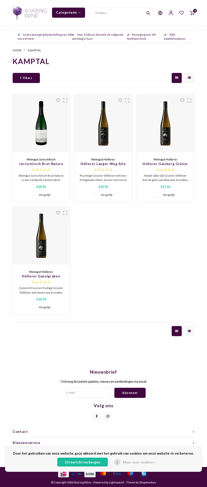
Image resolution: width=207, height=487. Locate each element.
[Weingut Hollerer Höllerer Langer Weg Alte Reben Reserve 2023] (103, 123)
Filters (27, 77)
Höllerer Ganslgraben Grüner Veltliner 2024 (41, 276)
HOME (17, 50)
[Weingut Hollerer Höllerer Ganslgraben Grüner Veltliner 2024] (41, 236)
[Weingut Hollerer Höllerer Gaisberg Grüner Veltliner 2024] (165, 123)
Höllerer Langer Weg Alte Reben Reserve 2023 (103, 164)
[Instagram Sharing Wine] (108, 416)
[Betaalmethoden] (63, 473)
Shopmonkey (147, 482)
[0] (192, 12)
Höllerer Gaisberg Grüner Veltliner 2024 (165, 164)
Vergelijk (44, 194)
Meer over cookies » (139, 462)
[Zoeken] (148, 13)
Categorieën (66, 12)
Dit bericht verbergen (82, 462)
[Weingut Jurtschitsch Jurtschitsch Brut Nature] (41, 123)
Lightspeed (116, 482)
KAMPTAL (34, 50)
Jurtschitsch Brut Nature (41, 164)
